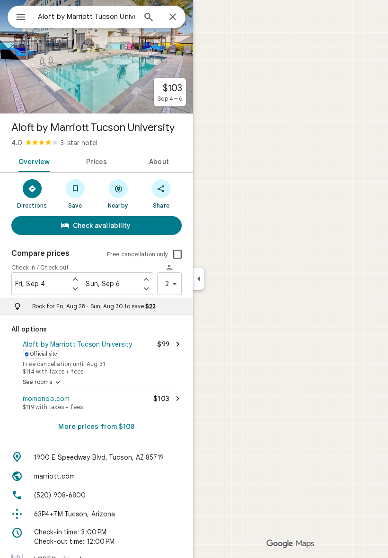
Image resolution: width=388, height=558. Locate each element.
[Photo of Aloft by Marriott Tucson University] (96, 56)
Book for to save (94, 306)
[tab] (32, 160)
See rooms (42, 382)
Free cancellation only (137, 254)
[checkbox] (177, 254)
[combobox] (86, 16)
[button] (96, 356)
